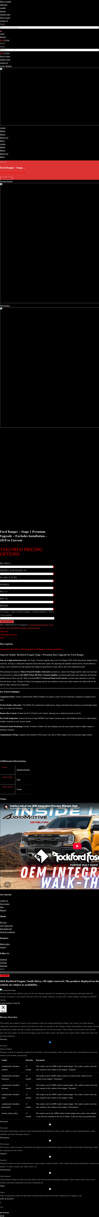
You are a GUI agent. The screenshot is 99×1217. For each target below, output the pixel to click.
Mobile (2, 131)
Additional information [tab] (8, 634)
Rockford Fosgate (33, 628)
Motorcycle (4, 138)
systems (3, 128)
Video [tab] (2, 638)
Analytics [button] (3, 1154)
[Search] (1, 31)
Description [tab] (4, 631)
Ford (18, 780)
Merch (2, 141)
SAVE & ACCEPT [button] (7, 1199)
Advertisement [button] (5, 1170)
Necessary (3, 1046)
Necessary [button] (3, 1039)
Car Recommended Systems (38, 625)
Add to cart (7, 621)
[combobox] (49, 27)
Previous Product (6, 181)
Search (2, 43)
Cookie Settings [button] (5, 1003)
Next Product (5, 306)
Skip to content (5, 2)
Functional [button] (4, 1121)
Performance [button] (4, 1138)
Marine (2, 134)
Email (2, 969)
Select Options (6, 178)
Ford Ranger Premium (18, 628)
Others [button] (2, 1186)
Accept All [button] (16, 1003)
